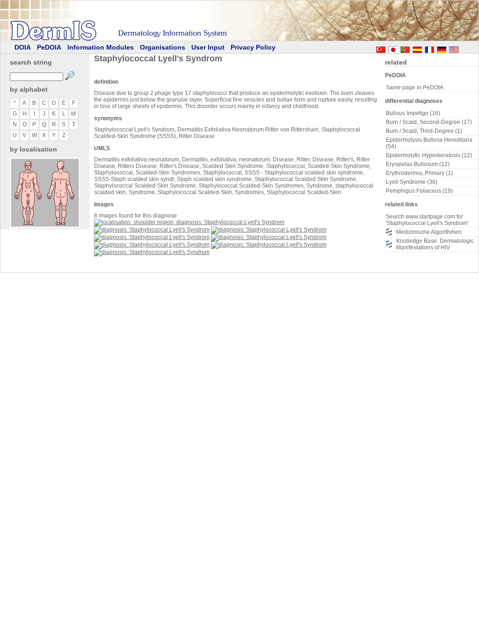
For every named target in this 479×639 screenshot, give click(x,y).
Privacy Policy (253, 47)
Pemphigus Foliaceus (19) (419, 191)
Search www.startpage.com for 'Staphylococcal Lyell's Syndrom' (427, 219)
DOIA (23, 47)
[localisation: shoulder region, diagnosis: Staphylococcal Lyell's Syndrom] (189, 222)
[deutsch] (441, 48)
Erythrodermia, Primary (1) (419, 173)
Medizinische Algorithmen (429, 232)
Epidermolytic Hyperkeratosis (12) (429, 155)
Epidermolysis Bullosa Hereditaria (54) (429, 143)
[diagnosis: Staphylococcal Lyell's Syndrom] (152, 229)
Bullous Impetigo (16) (413, 113)
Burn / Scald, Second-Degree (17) (429, 122)
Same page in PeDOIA (414, 87)
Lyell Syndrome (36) (411, 182)
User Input (208, 47)
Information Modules (100, 47)
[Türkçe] (380, 48)
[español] (417, 48)
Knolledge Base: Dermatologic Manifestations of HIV (435, 244)
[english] (463, 48)
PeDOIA (49, 47)
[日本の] (393, 48)
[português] (405, 48)
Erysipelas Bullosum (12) (418, 164)
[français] (429, 48)
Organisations (162, 47)
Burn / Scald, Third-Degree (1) (424, 131)
